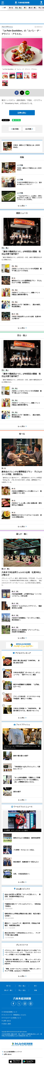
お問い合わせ (7, 1021)
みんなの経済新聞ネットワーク (22, 1044)
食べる (11, 7)
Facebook (13, 1003)
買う (25, 7)
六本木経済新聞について (10, 1012)
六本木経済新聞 (22, 2)
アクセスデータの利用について (12, 1018)
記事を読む (22, 113)
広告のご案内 (7, 1024)
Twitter (19, 1003)
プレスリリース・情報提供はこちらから (14, 1015)
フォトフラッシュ (7, 26)
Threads (30, 1003)
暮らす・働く (32, 7)
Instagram (25, 1003)
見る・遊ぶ (18, 7)
